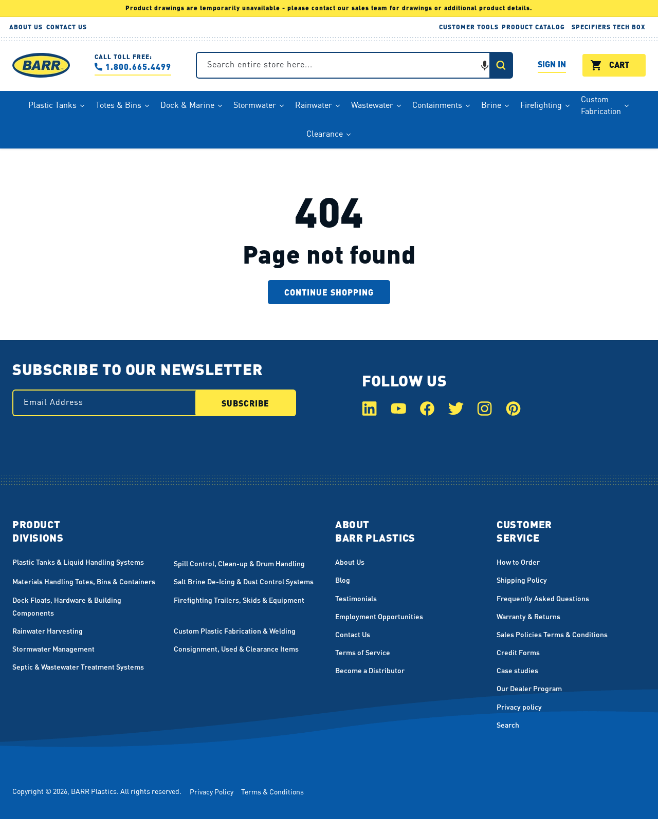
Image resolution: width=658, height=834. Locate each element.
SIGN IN (552, 65)
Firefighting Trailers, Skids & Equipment (239, 599)
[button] (485, 65)
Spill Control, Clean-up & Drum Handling (239, 563)
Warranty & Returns (528, 616)
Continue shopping (329, 292)
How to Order (518, 561)
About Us (349, 561)
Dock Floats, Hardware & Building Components (66, 606)
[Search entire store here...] (500, 65)
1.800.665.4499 (138, 66)
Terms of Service (362, 652)
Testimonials (356, 598)
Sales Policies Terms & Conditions (552, 634)
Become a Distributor (370, 670)
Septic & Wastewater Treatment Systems (78, 666)
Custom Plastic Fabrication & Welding (235, 630)
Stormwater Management (53, 648)
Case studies (517, 670)
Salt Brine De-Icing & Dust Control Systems (244, 581)
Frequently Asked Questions (543, 598)
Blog (342, 579)
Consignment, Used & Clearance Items (236, 648)
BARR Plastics (94, 790)
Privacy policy (519, 706)
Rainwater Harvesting (47, 630)
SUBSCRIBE (245, 403)
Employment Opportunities (379, 616)
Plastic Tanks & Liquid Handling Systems (78, 561)
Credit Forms (518, 652)
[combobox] (354, 65)
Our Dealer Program (529, 688)
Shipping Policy (522, 579)
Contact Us (352, 634)
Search (508, 724)
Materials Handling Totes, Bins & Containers (83, 581)
